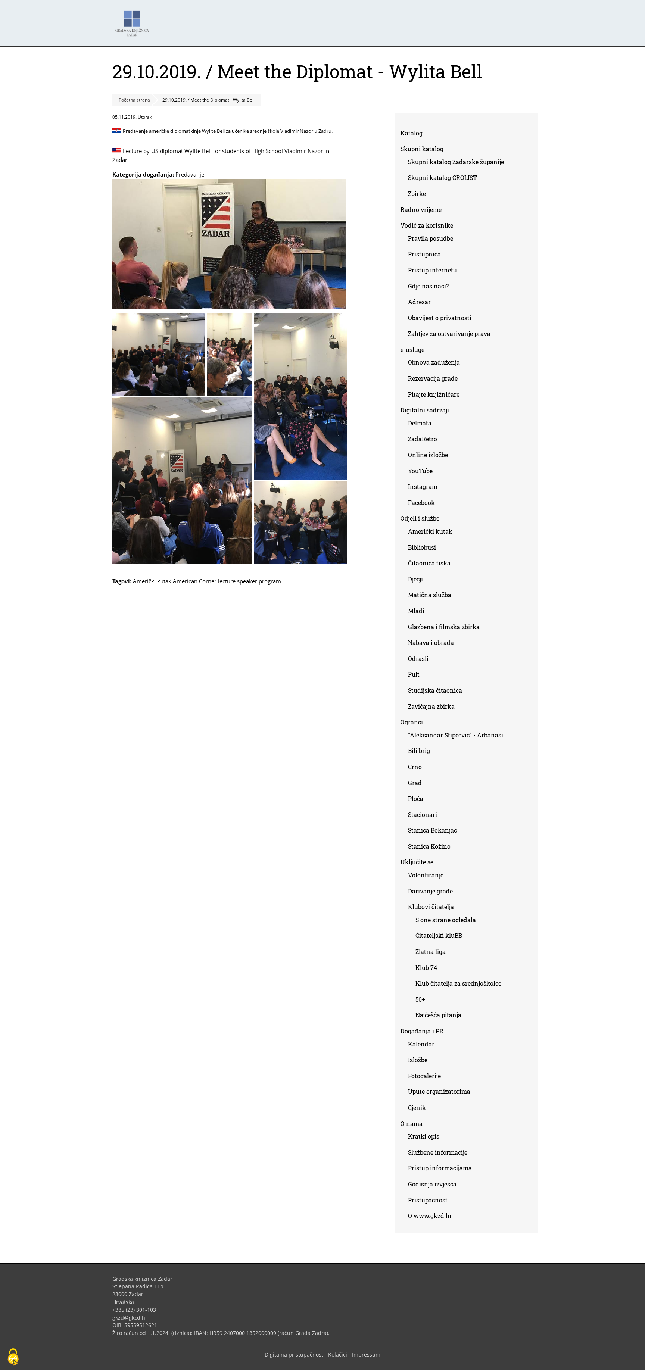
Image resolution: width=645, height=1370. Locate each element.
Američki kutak (152, 581)
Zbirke (419, 195)
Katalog (414, 134)
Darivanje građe (430, 891)
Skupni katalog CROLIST (445, 179)
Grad (415, 783)
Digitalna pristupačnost (294, 1354)
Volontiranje (425, 875)
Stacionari (422, 814)
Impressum (366, 1354)
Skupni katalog (422, 149)
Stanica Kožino (429, 846)
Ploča (415, 798)
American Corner (194, 581)
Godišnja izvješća (432, 1184)
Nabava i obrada (431, 642)
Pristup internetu (432, 270)
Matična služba (429, 595)
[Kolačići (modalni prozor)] (13, 1357)
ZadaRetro (422, 439)
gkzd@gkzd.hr (132, 1317)
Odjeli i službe (420, 518)
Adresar (419, 302)
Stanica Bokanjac (432, 830)
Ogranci (412, 722)
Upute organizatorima (439, 1091)
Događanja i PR (422, 1031)
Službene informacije (437, 1152)
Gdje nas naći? (428, 286)
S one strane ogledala (445, 920)
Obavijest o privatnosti (439, 318)
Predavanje (189, 174)
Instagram (425, 488)
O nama (412, 1123)
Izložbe (417, 1060)
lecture (227, 581)
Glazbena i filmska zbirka (444, 627)
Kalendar (421, 1044)
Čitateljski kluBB (438, 935)
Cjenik (417, 1107)
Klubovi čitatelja (431, 907)
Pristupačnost (428, 1200)
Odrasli (418, 658)
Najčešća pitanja (438, 1015)
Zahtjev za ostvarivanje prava (449, 333)
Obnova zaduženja (434, 362)
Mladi (416, 611)
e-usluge (412, 349)
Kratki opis (423, 1136)
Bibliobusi (422, 547)
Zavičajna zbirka (431, 706)
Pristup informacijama (440, 1168)
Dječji (415, 579)
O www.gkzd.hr (430, 1216)
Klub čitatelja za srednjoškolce (458, 983)
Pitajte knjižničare (436, 395)
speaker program (259, 581)
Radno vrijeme (421, 209)
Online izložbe (428, 455)
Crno (415, 767)
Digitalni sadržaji (425, 410)
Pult (414, 674)
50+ (420, 999)
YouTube (423, 472)
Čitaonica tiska (429, 563)
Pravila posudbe (430, 238)
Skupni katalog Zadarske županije (456, 162)
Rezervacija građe (433, 378)
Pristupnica (424, 254)
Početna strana (134, 100)
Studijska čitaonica (435, 690)
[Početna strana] (134, 20)
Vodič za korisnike (427, 225)
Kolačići (337, 1354)
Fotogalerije (424, 1076)
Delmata (422, 424)
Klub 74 (426, 967)
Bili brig (419, 751)
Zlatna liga (430, 951)
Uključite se (417, 862)
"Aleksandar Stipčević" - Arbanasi (455, 735)
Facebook (424, 504)
